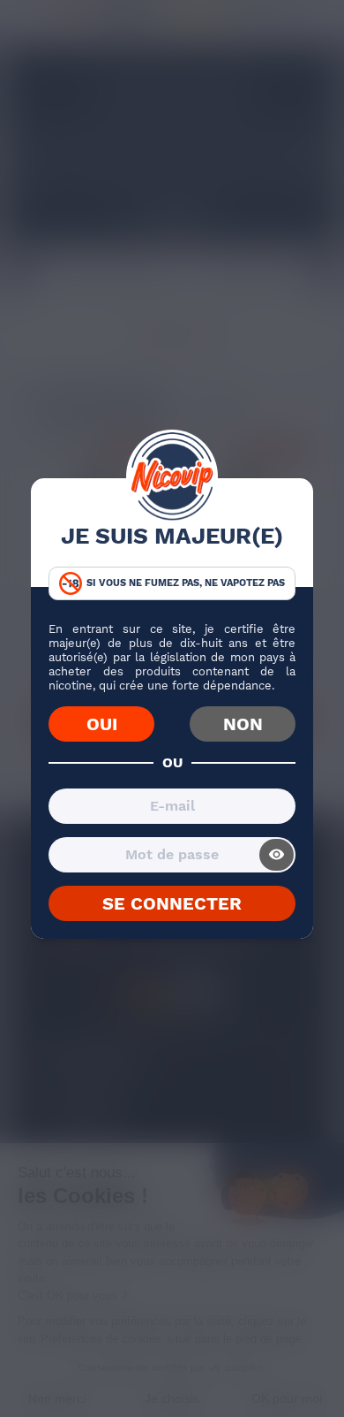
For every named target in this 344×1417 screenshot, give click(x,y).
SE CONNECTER (172, 903)
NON (243, 724)
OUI (101, 724)
